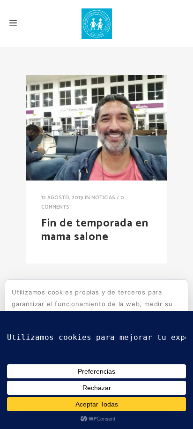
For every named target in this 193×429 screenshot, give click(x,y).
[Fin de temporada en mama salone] (96, 128)
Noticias (103, 198)
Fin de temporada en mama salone (94, 230)
